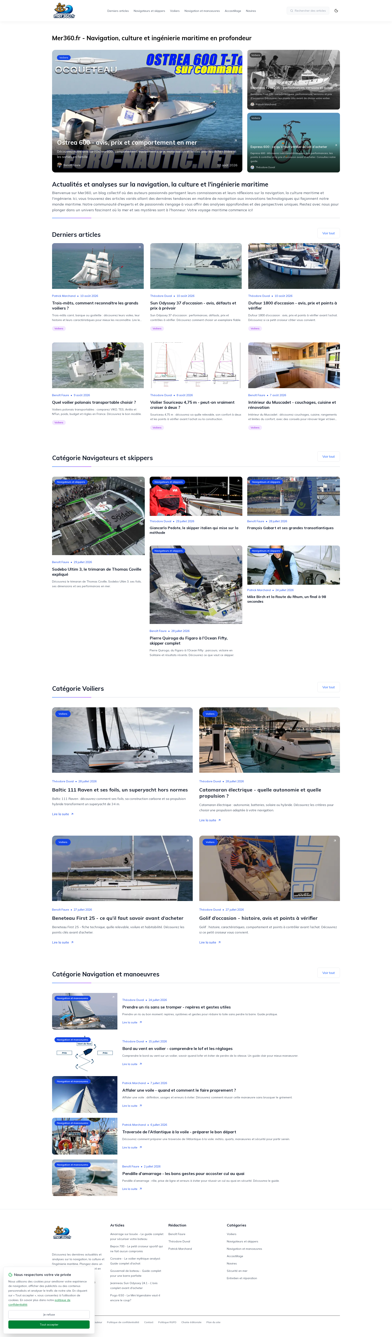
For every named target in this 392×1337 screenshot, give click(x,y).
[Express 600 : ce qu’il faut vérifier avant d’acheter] (293, 142)
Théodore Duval (161, 296)
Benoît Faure (60, 395)
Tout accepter (49, 1324)
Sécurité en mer (237, 1271)
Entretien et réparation (242, 1278)
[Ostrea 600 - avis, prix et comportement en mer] (147, 111)
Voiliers (175, 11)
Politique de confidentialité (123, 1322)
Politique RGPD (167, 1322)
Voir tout (328, 233)
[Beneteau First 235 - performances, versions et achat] (293, 80)
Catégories (236, 1225)
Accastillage (233, 11)
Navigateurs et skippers (149, 11)
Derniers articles (118, 11)
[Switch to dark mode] (336, 10)
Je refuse (49, 1314)
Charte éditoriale (191, 1322)
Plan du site (213, 1322)
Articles (117, 1225)
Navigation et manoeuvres (202, 11)
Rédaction (177, 1225)
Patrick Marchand (64, 296)
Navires (251, 11)
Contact (148, 1322)
